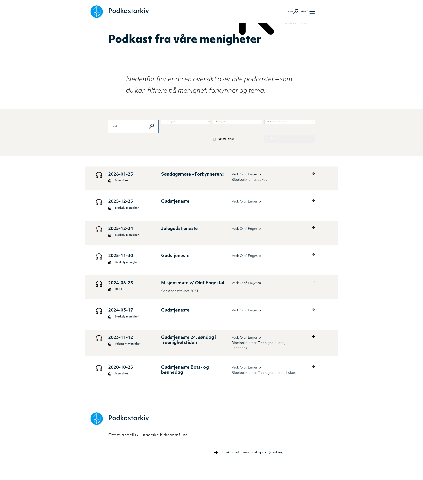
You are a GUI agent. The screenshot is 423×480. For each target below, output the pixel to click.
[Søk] (151, 126)
